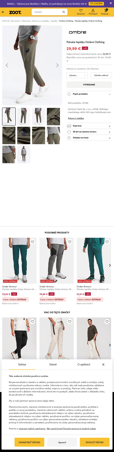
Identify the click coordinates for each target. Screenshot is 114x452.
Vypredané (89, 84)
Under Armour (9, 286)
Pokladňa (106, 11)
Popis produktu (80, 93)
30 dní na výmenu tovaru (84, 131)
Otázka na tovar (80, 137)
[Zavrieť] (110, 3)
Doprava (76, 125)
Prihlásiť (93, 13)
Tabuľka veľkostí (101, 75)
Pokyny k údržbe (76, 118)
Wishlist (81, 13)
